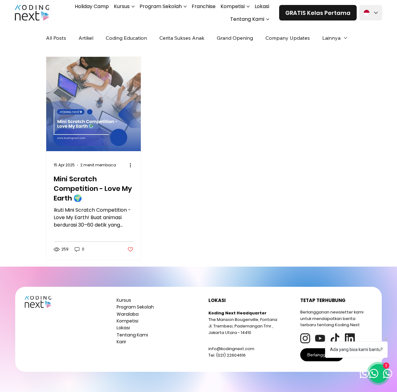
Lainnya (331, 38)
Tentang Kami (132, 335)
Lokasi (123, 328)
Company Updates (287, 38)
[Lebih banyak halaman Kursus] (133, 6)
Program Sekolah (135, 307)
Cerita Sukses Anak (181, 38)
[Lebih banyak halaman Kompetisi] (248, 6)
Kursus (124, 300)
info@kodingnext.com (231, 349)
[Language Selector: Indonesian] (370, 12)
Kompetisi (127, 321)
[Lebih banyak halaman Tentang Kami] (267, 19)
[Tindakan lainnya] (132, 165)
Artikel (85, 38)
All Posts (56, 38)
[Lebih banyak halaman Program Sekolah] (185, 6)
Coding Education (126, 38)
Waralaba (128, 314)
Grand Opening (235, 38)
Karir (121, 342)
